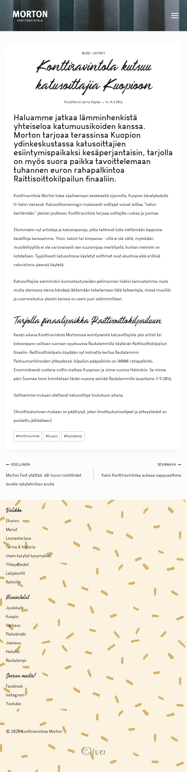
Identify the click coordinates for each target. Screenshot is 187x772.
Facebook (14, 686)
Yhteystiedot (17, 565)
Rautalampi (73, 436)
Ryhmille (13, 582)
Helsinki (13, 652)
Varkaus (13, 626)
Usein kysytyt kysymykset (28, 556)
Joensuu (13, 643)
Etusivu (12, 521)
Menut (11, 530)
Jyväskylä (14, 608)
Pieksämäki (16, 634)
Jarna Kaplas (91, 102)
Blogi (86, 53)
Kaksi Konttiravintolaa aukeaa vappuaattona (141, 470)
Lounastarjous (18, 538)
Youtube (13, 704)
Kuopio (51, 436)
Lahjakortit (15, 574)
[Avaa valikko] (174, 15)
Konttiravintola (27, 436)
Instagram (15, 695)
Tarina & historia (20, 547)
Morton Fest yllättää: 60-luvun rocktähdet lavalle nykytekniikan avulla (43, 474)
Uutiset (99, 53)
